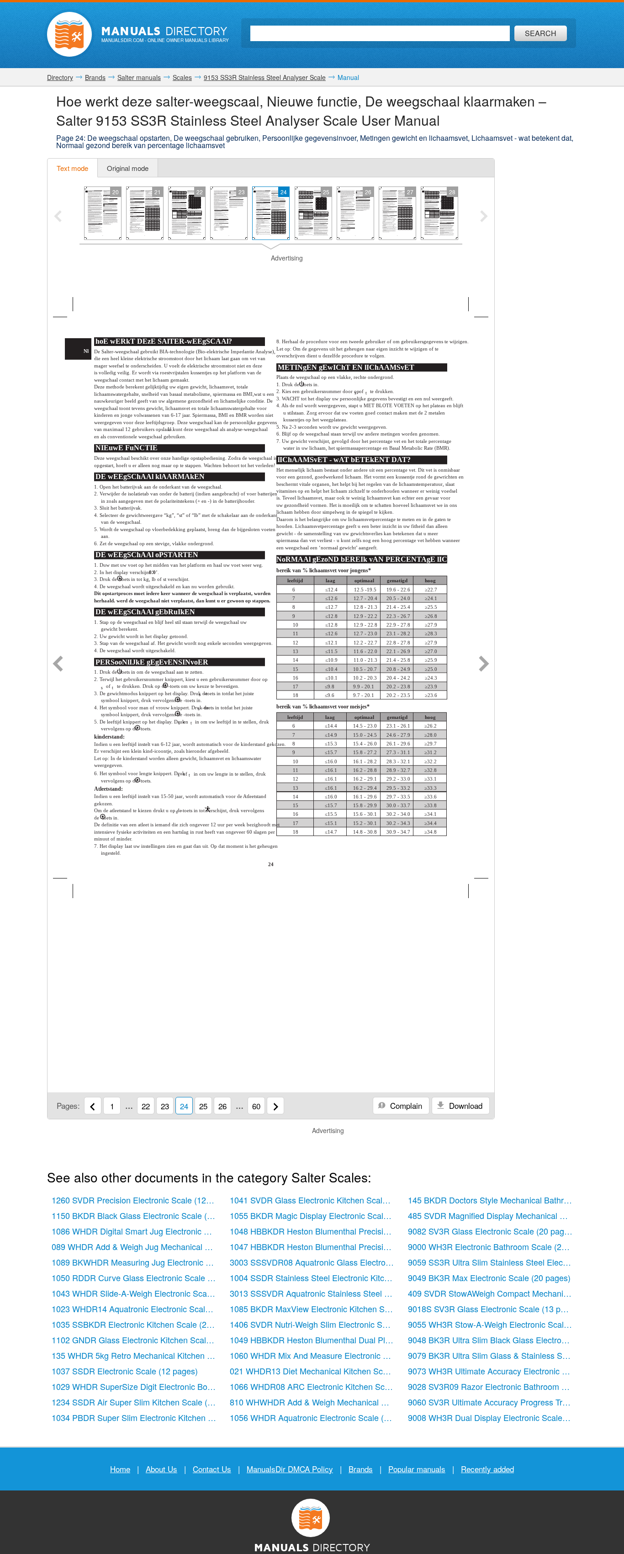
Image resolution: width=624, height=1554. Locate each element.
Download (464, 1105)
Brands (361, 1468)
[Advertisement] (271, 274)
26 (222, 1106)
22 (146, 1106)
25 (203, 1106)
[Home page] (69, 34)
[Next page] (484, 664)
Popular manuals (416, 1468)
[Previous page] (58, 664)
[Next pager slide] (484, 217)
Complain (405, 1105)
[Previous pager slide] (58, 217)
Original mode (127, 168)
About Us (161, 1468)
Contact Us (212, 1468)
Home (120, 1468)
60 (256, 1106)
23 (165, 1106)
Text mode (72, 168)
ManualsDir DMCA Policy (290, 1468)
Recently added (487, 1468)
